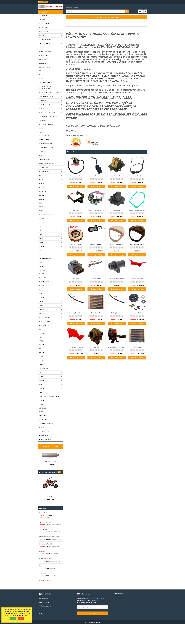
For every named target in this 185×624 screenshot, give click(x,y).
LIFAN (41, 301)
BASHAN (41, 195)
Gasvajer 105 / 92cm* (137, 176)
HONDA (41, 266)
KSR (40, 290)
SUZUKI (41, 380)
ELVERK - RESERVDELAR (46, 163)
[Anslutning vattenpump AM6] (117, 268)
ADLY (40, 175)
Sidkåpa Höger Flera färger (76, 347)
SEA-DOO (42, 361)
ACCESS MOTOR (44, 171)
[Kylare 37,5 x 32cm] (96, 302)
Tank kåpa (42, 573)
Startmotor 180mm (45, 558)
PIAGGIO (41, 341)
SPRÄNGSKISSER (44, 16)
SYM (40, 384)
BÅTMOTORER (43, 27)
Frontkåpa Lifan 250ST (46, 544)
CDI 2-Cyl (42, 551)
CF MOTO (42, 223)
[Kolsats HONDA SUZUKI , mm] (96, 199)
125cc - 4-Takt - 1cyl (45, 522)
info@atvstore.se (99, 56)
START (41, 132)
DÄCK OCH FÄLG (44, 43)
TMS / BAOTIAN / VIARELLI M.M (49, 396)
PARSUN (41, 428)
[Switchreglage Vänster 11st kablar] (117, 336)
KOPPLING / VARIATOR (46, 96)
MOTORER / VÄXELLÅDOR (47, 112)
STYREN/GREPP (44, 140)
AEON (41, 179)
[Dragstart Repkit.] (137, 302)
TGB (40, 392)
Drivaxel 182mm (96, 278)
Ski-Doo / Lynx (43, 368)
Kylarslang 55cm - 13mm (116, 313)
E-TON (41, 238)
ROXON (41, 353)
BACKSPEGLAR (43, 59)
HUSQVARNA (43, 270)
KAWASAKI (42, 278)
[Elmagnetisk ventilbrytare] (96, 165)
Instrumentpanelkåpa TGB (117, 244)
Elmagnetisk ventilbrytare (96, 176)
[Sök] (127, 11)
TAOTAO (41, 388)
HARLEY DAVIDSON (45, 258)
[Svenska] (46, 2)
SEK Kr (40, 2)
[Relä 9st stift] (76, 268)
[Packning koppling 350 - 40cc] (137, 199)
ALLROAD (42, 183)
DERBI (41, 230)
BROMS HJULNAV (44, 67)
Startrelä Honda (76, 176)
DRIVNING (42, 71)
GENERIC (42, 246)
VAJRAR (41, 156)
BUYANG (41, 211)
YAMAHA (41, 404)
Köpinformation (44, 602)
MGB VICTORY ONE (45, 317)
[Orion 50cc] (50, 486)
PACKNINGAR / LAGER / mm (48, 116)
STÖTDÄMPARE (44, 136)
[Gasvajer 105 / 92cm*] (137, 165)
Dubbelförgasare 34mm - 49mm (49, 537)
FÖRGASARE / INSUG (45, 83)
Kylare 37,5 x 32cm (96, 313)
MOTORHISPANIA (44, 321)
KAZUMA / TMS (44, 282)
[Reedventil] (117, 165)
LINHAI (41, 305)
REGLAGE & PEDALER (46, 124)
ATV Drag (76, 210)
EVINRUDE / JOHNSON (46, 424)
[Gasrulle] (96, 336)
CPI (40, 227)
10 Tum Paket (43, 529)
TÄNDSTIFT (42, 152)
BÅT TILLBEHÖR (44, 31)
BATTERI (41, 35)
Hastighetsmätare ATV (96, 244)
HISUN (41, 262)
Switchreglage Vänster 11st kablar (117, 347)
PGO (40, 337)
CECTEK (41, 219)
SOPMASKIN (43, 420)
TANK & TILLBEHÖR (45, 144)
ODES (40, 329)
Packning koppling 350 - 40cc (137, 210)
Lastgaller (42, 566)
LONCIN (41, 309)
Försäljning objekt (46, 439)
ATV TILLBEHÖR (44, 24)
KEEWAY (41, 286)
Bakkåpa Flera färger (137, 278)
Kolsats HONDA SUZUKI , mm (96, 210)
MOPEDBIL (42, 408)
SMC (40, 372)
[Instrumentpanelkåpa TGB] (117, 234)
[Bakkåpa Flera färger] (137, 268)
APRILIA (41, 187)
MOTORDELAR (43, 108)
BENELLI (41, 199)
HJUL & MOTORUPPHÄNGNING (49, 92)
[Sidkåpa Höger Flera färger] (76, 336)
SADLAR (41, 128)
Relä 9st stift (76, 278)
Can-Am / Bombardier (46, 215)
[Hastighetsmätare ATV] (96, 234)
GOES (40, 254)
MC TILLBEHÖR (44, 432)
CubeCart (97, 622)
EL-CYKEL (42, 412)
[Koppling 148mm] (76, 234)
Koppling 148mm (76, 244)
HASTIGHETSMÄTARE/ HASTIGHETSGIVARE (46, 88)
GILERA (41, 250)
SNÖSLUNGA (43, 416)
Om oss (41, 610)
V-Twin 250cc (43, 513)
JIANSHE (41, 274)
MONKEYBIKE (43, 167)
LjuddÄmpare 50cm (50, 461)
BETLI (41, 207)
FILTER (41, 79)
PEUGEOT (42, 333)
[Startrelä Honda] (76, 165)
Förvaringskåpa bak (45, 580)
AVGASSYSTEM (43, 55)
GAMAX (41, 242)
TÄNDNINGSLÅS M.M (46, 148)
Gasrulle (96, 347)
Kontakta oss (43, 598)
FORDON (42, 20)
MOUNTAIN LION (44, 325)
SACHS (41, 357)
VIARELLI (41, 400)
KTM (40, 294)
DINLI (40, 234)
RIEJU (40, 349)
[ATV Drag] (76, 199)
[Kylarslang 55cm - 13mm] (117, 302)
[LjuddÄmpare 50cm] (50, 454)
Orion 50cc (50, 496)
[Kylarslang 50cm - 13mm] (76, 302)
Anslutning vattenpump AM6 (116, 278)
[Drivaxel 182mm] (96, 268)
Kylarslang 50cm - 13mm (76, 313)
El (39, 75)
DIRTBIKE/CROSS (44, 159)
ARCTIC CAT (43, 191)
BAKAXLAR (42, 63)
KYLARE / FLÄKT (44, 100)
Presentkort (44, 435)
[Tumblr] (146, 2)
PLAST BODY (43, 120)
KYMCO (41, 297)
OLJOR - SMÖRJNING (45, 39)
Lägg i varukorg (77, 186)
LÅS (40, 47)
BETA (40, 203)
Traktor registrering (45, 606)
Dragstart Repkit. (137, 313)
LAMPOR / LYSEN (44, 104)
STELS (41, 376)
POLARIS (41, 345)
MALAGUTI (42, 313)
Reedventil (117, 176)
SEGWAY (41, 365)
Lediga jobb (43, 614)
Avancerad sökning (72, 8)
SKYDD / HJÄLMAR (45, 51)
